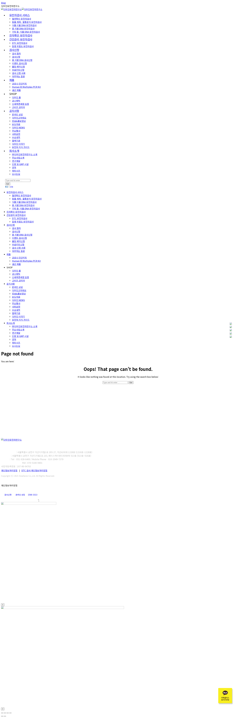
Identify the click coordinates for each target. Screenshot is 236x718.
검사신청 (7, 494)
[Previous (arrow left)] (2, 716)
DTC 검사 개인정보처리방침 (34, 470)
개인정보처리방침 (9, 470)
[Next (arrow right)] (5, 716)
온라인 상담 (20, 494)
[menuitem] (19, 15)
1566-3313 (32, 494)
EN (11, 186)
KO (6, 186)
